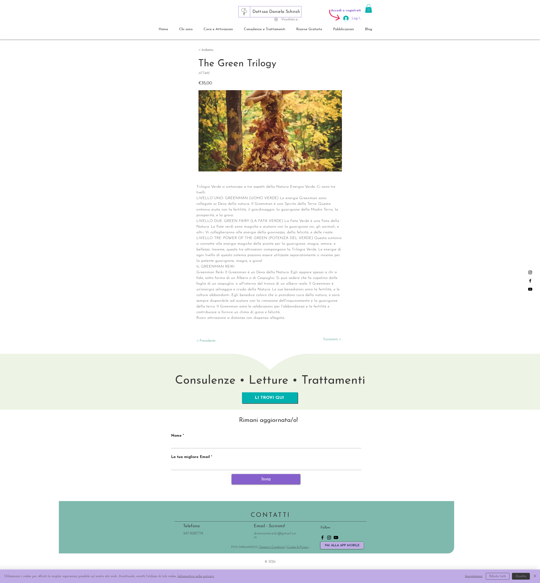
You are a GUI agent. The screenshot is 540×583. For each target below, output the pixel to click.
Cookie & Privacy (298, 547)
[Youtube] (530, 289)
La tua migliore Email (190, 457)
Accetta (521, 576)
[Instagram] (530, 272)
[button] (368, 8)
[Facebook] (530, 280)
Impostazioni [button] (473, 576)
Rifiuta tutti (497, 576)
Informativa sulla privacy (196, 576)
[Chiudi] (534, 576)
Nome (176, 436)
